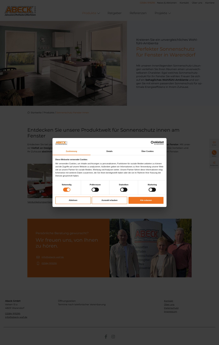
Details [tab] (109, 151)
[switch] (95, 190)
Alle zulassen (146, 200)
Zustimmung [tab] (71, 151)
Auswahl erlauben (109, 200)
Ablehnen (73, 200)
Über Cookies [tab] (147, 151)
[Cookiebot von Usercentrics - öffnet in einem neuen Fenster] (153, 143)
